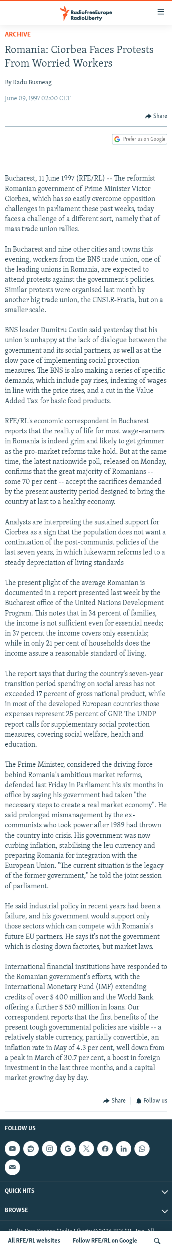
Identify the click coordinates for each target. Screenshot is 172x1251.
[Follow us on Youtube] (12, 1148)
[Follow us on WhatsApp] (142, 1148)
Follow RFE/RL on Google (105, 1241)
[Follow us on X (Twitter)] (86, 1148)
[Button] (156, 116)
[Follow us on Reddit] (30, 1148)
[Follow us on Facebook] (104, 1148)
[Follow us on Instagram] (49, 1148)
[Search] (157, 1241)
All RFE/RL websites (34, 1241)
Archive (18, 35)
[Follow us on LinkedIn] (123, 1148)
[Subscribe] (12, 1167)
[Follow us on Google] (68, 1148)
